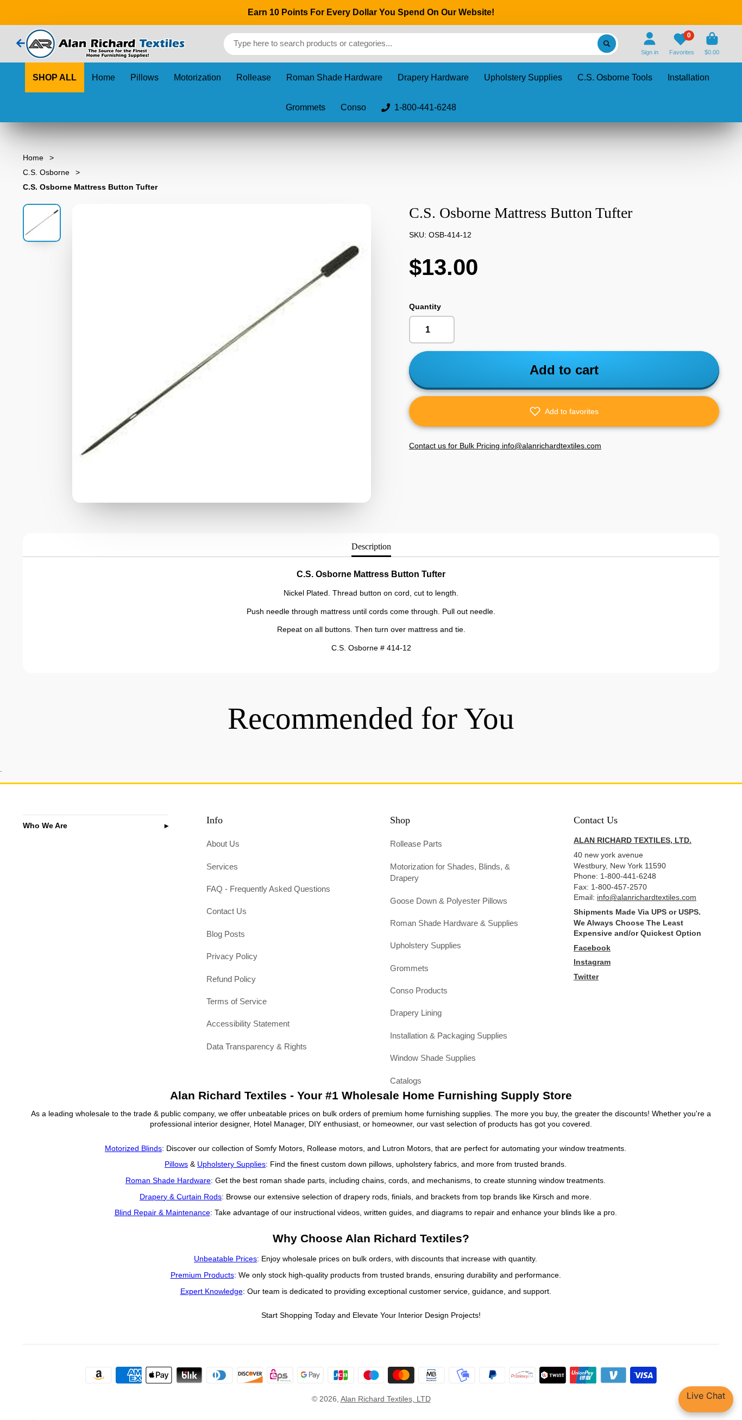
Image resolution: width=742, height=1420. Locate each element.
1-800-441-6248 (425, 107)
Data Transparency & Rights (256, 1046)
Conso (353, 107)
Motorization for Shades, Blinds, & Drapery (450, 872)
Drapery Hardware (433, 77)
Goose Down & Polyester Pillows (448, 900)
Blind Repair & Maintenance (162, 1212)
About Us (223, 843)
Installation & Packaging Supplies (448, 1035)
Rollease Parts (416, 843)
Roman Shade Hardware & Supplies (454, 923)
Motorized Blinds (133, 1148)
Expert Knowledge (211, 1291)
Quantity (425, 306)
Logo (104, 43)
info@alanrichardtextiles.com (646, 897)
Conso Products (419, 990)
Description (371, 546)
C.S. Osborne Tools (614, 77)
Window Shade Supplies (433, 1057)
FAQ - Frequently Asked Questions (268, 888)
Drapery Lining (416, 1012)
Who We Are (45, 825)
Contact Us (226, 911)
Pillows (144, 77)
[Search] (607, 44)
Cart (712, 43)
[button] (564, 411)
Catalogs (406, 1080)
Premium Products (202, 1275)
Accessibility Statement (248, 1023)
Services (222, 866)
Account (649, 43)
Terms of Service (236, 1001)
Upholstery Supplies (523, 77)
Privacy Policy (231, 956)
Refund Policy (231, 979)
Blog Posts (225, 934)
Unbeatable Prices (225, 1258)
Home (103, 77)
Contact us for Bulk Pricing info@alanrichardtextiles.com (505, 445)
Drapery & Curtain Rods (181, 1196)
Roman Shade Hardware (334, 77)
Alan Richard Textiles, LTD (386, 1398)
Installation (688, 77)
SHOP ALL (55, 77)
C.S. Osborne (46, 172)
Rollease (253, 77)
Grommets (305, 107)
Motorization (197, 77)
